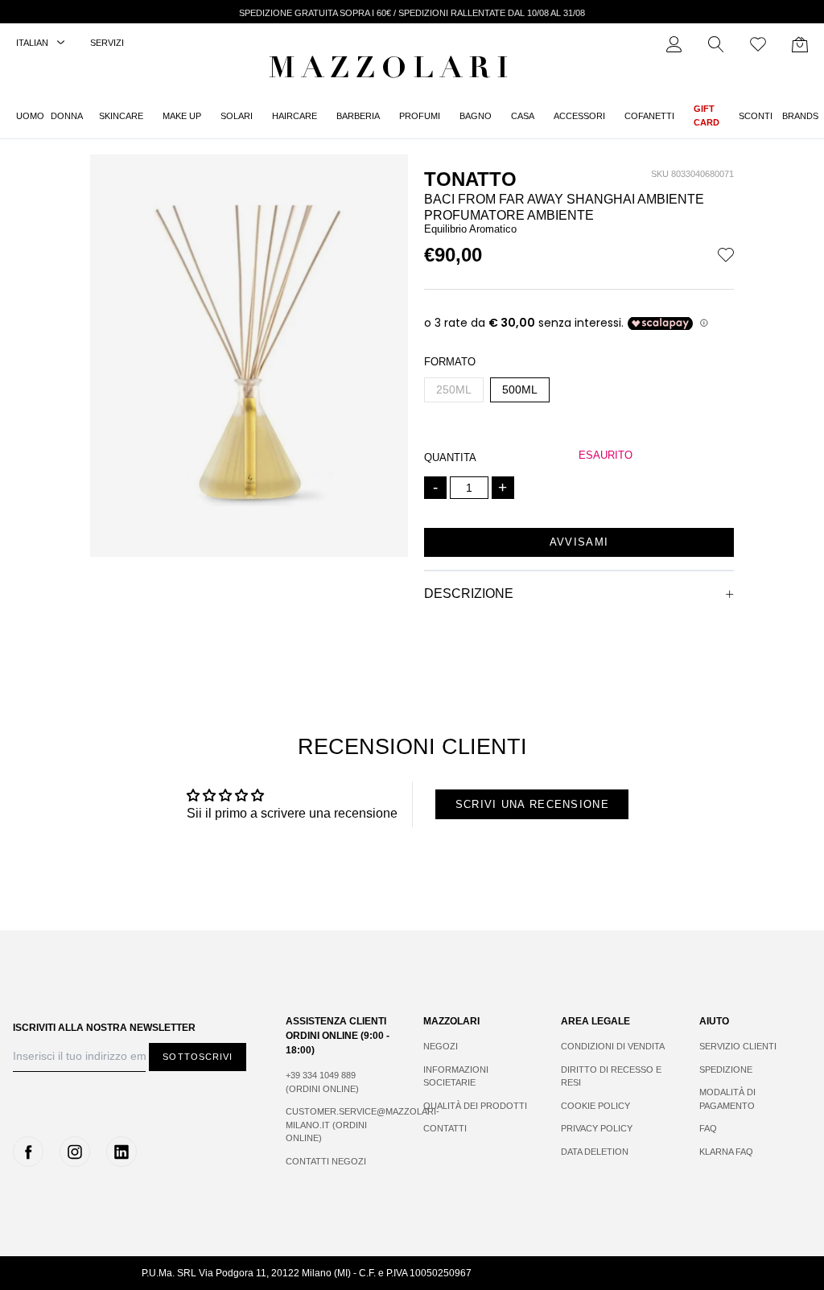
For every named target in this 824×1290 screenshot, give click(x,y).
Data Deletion (594, 1151)
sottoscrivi (198, 1056)
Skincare (121, 116)
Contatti (445, 1128)
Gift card (706, 115)
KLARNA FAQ (726, 1151)
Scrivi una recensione (532, 804)
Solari (236, 116)
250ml (454, 389)
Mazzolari (392, 70)
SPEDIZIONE (725, 1069)
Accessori (579, 116)
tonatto (470, 179)
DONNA (67, 116)
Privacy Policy (596, 1128)
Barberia (358, 116)
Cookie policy (595, 1106)
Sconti (755, 116)
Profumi (419, 116)
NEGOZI (440, 1046)
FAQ (708, 1128)
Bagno (475, 116)
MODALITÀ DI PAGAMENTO (727, 1099)
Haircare (294, 116)
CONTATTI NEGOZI (326, 1161)
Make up (182, 116)
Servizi (107, 42)
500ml (520, 389)
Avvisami (579, 542)
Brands (800, 116)
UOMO (30, 116)
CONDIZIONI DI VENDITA (613, 1046)
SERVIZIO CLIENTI (738, 1046)
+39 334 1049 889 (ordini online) (322, 1082)
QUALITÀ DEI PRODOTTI (475, 1106)
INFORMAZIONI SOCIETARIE (455, 1076)
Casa (522, 116)
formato (450, 362)
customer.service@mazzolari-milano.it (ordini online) (338, 1125)
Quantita (450, 457)
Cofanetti (649, 116)
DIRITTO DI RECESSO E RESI (611, 1076)
